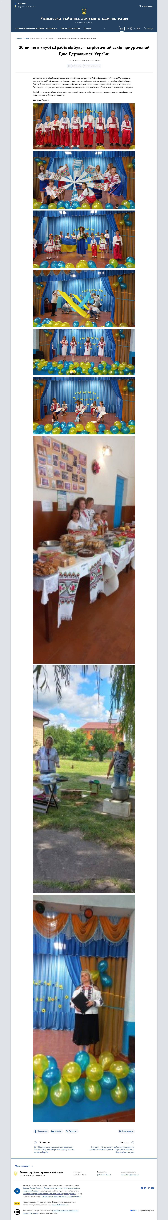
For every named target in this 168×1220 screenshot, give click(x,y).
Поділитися (42, 1131)
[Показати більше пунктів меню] (105, 28)
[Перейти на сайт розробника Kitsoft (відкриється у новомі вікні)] (133, 1210)
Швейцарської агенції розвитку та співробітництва (61, 1196)
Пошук (150, 29)
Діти (69, 66)
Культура (78, 66)
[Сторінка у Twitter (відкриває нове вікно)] (134, 28)
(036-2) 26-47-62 (104, 1175)
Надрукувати (127, 1131)
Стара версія (147, 6)
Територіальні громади (92, 66)
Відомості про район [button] (70, 28)
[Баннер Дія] (122, 29)
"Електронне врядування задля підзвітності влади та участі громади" (49, 1194)
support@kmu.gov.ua (60, 1205)
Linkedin (58, 1131)
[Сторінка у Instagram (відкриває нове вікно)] (131, 28)
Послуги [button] (87, 28)
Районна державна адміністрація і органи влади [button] (36, 28)
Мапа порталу (22, 1166)
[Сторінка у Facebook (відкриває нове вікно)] (127, 28)
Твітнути (72, 1131)
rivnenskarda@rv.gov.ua (130, 1175)
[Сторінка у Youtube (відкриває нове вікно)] (138, 28)
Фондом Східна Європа (32, 1188)
